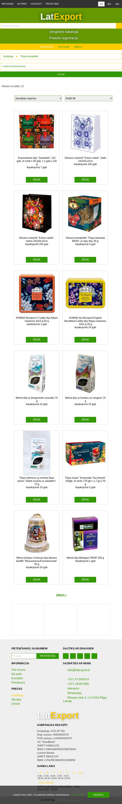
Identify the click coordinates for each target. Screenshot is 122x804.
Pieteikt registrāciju (63, 38)
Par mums (7, 4)
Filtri (61, 74)
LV (101, 4)
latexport (73, 688)
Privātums (52, 4)
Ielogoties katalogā (63, 32)
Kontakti (36, 4)
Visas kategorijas (14, 66)
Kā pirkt (22, 4)
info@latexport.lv (78, 670)
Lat (61, 16)
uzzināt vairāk (77, 794)
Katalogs (47, 47)
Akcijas (16, 699)
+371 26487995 (78, 683)
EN (117, 4)
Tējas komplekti (29, 56)
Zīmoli (78, 47)
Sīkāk (37, 179)
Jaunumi (63, 47)
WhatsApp (74, 693)
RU (109, 4)
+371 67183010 (78, 679)
